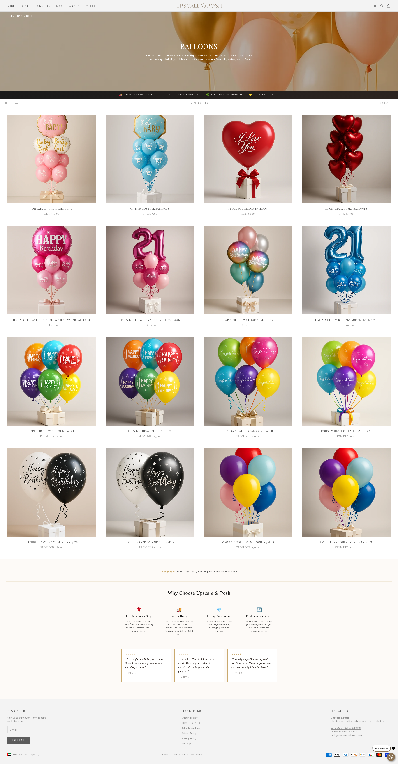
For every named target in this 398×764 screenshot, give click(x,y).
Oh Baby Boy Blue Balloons (149, 208)
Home (9, 16)
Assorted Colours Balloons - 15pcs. (346, 542)
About (74, 5)
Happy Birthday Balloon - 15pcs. (150, 431)
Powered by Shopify (196, 754)
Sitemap (186, 743)
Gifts (25, 5)
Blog (59, 5)
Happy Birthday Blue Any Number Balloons (346, 319)
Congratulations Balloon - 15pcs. (346, 431)
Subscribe (19, 740)
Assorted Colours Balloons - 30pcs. (248, 542)
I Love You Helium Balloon (248, 208)
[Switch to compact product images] (16, 103)
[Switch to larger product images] (6, 103)
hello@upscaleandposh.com (346, 735)
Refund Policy (189, 733)
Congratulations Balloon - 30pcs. (248, 431)
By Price (90, 5)
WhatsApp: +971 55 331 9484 (346, 728)
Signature (42, 5)
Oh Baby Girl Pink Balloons (52, 208)
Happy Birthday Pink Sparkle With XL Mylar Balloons (52, 319)
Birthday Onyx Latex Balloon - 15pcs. (52, 542)
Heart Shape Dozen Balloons (346, 208)
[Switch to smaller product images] (11, 103)
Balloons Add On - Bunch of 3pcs (150, 542)
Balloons (27, 16)
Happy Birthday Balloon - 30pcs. (51, 431)
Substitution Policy (191, 728)
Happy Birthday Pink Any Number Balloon (150, 319)
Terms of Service (191, 722)
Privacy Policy (189, 738)
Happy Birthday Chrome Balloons (248, 319)
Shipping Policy (190, 717)
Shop (11, 5)
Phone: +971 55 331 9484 (344, 731)
